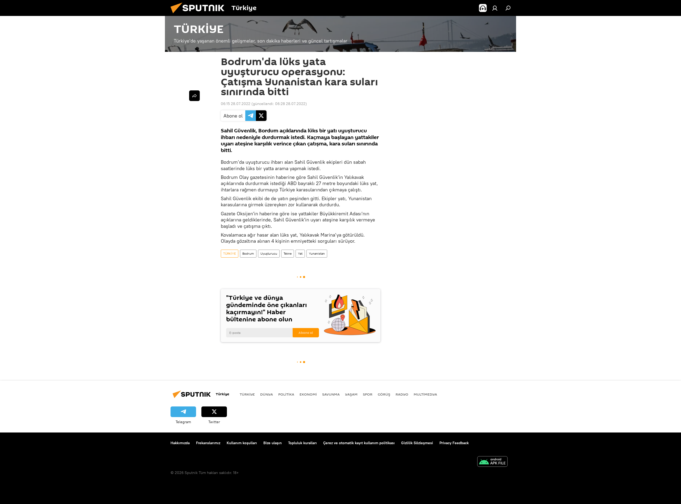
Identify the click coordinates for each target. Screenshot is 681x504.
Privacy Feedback (454, 442)
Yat (300, 253)
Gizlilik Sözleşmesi (417, 442)
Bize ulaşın (272, 442)
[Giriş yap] (494, 8)
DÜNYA (266, 394)
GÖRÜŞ (384, 394)
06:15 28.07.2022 (235, 103)
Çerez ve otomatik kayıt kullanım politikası (359, 442)
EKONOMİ (308, 394)
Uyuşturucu (268, 253)
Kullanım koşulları (242, 442)
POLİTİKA (286, 394)
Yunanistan (317, 253)
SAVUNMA (331, 394)
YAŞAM (351, 394)
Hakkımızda (180, 442)
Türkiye (247, 394)
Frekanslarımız (208, 442)
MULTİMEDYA (425, 394)
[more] (194, 95)
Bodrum (248, 253)
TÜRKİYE (229, 253)
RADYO (402, 394)
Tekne (288, 253)
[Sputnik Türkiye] (199, 14)
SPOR (367, 394)
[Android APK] (492, 462)
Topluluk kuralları (302, 442)
